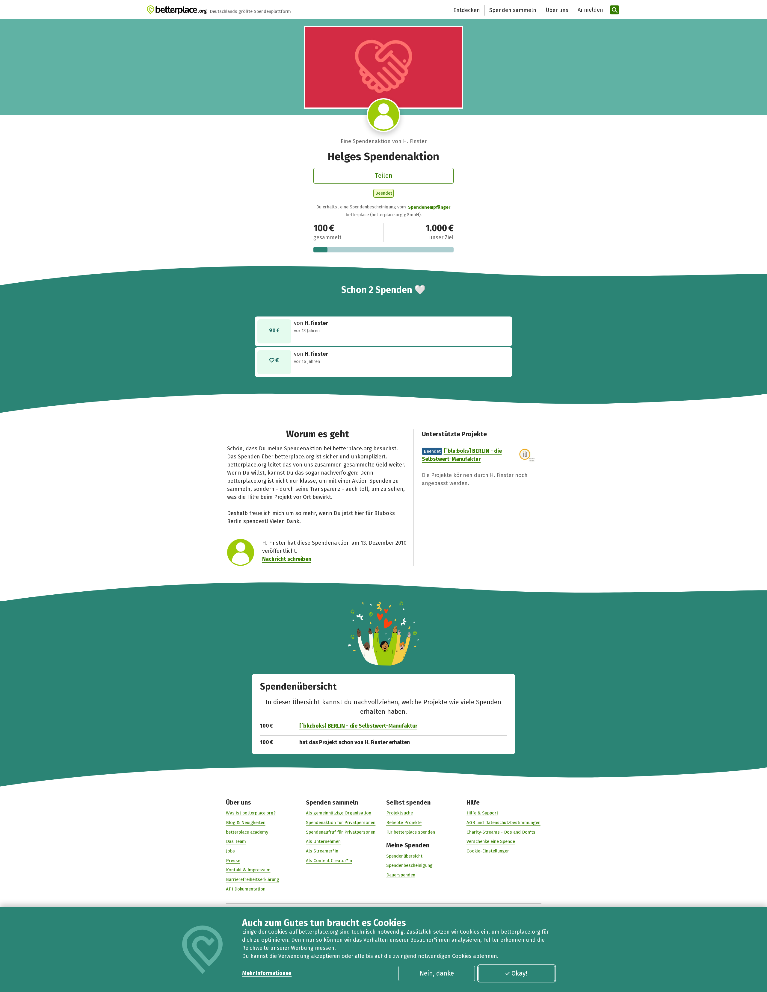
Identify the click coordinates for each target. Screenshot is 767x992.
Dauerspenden (400, 875)
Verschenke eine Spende (490, 841)
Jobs (230, 851)
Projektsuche (399, 813)
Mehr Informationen (267, 973)
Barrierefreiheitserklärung (252, 879)
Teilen (383, 176)
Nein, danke (437, 973)
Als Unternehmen (323, 841)
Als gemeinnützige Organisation (338, 813)
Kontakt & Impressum (248, 870)
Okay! (519, 973)
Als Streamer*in (322, 851)
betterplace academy (247, 832)
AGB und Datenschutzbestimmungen (503, 822)
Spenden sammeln (512, 10)
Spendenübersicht (404, 856)
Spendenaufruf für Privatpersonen (340, 832)
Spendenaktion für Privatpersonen (340, 822)
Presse (233, 860)
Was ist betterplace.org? (251, 813)
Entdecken (466, 10)
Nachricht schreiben (286, 559)
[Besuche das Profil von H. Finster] (384, 115)
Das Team (236, 841)
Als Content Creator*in (329, 860)
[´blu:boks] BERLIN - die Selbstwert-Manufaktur (358, 726)
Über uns (557, 10)
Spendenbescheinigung (409, 865)
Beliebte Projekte (404, 822)
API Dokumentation (245, 889)
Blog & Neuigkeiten (245, 822)
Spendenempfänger (429, 207)
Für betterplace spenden (410, 832)
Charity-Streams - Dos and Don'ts (500, 832)
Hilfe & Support (482, 813)
